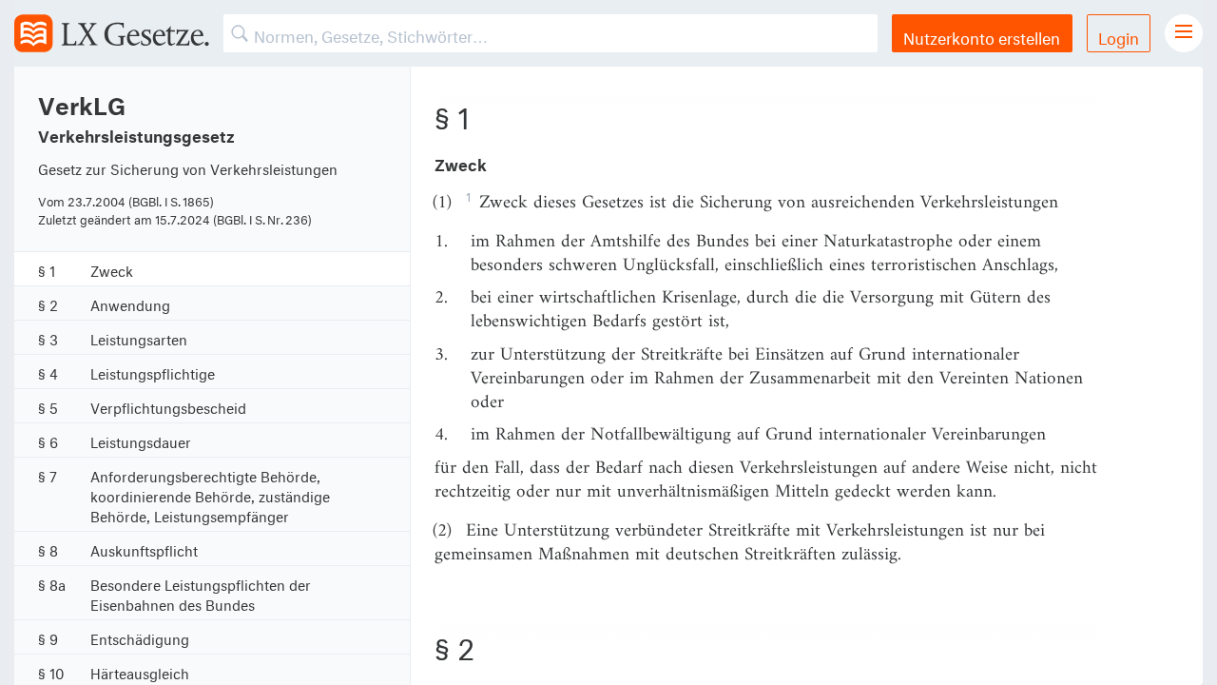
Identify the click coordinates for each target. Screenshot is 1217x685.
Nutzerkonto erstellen (981, 36)
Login (1118, 36)
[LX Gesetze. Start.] (111, 33)
